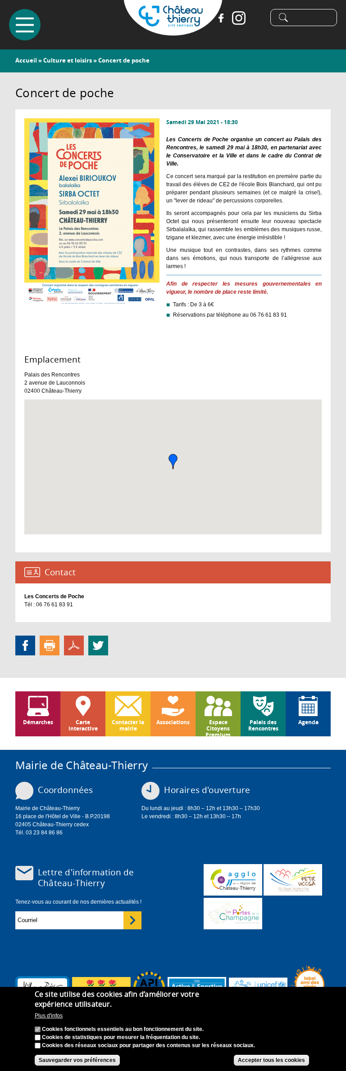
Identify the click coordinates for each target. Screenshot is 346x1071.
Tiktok (257, 18)
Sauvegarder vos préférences (77, 1060)
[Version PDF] (74, 645)
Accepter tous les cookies (271, 1060)
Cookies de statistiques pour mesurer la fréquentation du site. (121, 1037)
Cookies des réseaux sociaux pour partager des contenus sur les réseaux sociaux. (148, 1045)
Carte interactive (83, 725)
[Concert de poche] (91, 302)
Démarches (38, 722)
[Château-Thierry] (173, 31)
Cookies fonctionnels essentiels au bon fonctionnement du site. (123, 1029)
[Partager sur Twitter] (98, 645)
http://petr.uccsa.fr (293, 880)
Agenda (308, 722)
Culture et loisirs (67, 60)
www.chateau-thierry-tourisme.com (233, 913)
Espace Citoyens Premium (218, 727)
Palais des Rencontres (263, 725)
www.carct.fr (233, 880)
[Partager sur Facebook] (25, 645)
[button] (173, 461)
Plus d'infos (49, 1016)
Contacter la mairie (128, 725)
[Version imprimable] (49, 645)
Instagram (239, 18)
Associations (173, 722)
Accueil (26, 60)
